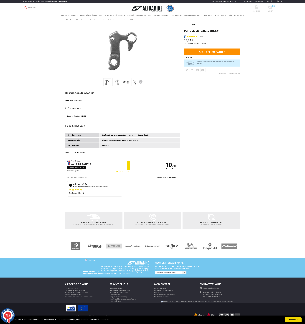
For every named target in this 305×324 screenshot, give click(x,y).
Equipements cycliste (193, 15)
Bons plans (239, 15)
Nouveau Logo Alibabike (73, 294)
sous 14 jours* (254, 1)
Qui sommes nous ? (71, 288)
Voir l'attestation (76, 168)
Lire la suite (127, 273)
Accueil (72, 20)
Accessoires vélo (143, 15)
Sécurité (130, 15)
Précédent (99, 82)
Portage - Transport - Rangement (167, 15)
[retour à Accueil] (67, 19)
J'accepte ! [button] (293, 320)
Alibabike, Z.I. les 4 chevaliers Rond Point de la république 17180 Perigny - (212, 294)
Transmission (98, 20)
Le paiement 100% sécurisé (119, 292)
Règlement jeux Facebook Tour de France (79, 297)
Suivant (140, 82)
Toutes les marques (69, 15)
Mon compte (162, 284)
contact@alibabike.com (211, 288)
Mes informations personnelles (164, 294)
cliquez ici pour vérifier (225, 301)
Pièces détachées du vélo (91, 15)
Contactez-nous (210, 284)
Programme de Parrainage (118, 297)
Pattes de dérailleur (110, 20)
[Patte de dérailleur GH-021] (107, 82)
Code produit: (70, 153)
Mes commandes (160, 288)
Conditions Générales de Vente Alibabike (123, 299)
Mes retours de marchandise (163, 290)
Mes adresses (158, 292)
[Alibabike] (152, 8)
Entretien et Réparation (114, 15)
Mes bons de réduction (162, 297)
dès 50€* (225, 1)
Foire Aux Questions (116, 288)
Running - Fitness (211, 15)
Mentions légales (115, 301)
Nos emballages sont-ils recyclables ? (77, 292)
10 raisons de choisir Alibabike (75, 290)
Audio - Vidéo (226, 15)
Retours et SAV (115, 294)
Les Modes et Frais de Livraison (120, 290)
